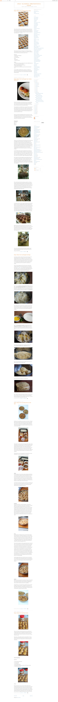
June (36, 88)
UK (34, 163)
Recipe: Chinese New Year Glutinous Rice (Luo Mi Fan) (22, 403)
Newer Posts (15, 695)
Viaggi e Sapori (36, 76)
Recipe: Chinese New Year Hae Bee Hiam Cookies (22, 10)
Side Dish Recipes (36, 158)
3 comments (24, 398)
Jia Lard (35, 38)
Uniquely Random (36, 63)
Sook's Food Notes (36, 52)
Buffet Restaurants (36, 130)
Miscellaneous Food (36, 13)
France (35, 137)
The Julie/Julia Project (36, 74)
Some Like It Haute (36, 51)
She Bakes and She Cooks (37, 50)
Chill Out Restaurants (36, 132)
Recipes (35, 12)
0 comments (24, 251)
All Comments (37, 170)
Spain (34, 160)
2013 (35, 81)
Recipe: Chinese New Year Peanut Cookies (21, 612)
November (37, 84)
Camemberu (35, 20)
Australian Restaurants (37, 129)
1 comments (25, 692)
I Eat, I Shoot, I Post (36, 37)
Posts (35, 168)
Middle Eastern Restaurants (37, 150)
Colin (35, 117)
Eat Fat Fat (35, 27)
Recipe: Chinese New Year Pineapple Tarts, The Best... (39, 96)
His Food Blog (36, 35)
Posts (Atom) (19, 697)
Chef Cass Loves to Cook (37, 22)
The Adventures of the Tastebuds (38, 55)
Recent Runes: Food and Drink (38, 49)
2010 (35, 107)
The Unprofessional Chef (37, 61)
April (36, 91)
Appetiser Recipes (36, 126)
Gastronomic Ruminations (37, 32)
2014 (35, 80)
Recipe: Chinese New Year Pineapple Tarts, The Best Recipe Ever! (23, 79)
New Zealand (35, 155)
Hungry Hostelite (36, 36)
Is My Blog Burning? (36, 69)
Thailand (35, 162)
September (37, 86)
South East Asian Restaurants (37, 159)
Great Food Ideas (36, 18)
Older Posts (31, 695)
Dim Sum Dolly (36, 25)
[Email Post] (27, 251)
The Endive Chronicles (37, 28)
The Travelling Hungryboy (37, 60)
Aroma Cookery (36, 19)
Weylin (35, 118)
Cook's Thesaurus (36, 17)
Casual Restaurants (36, 131)
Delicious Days (36, 68)
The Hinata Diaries (36, 57)
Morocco (35, 153)
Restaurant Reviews (36, 11)
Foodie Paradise (36, 31)
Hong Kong (35, 139)
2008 (35, 110)
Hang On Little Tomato (37, 34)
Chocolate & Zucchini (36, 66)
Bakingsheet (35, 65)
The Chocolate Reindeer (37, 56)
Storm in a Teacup (36, 53)
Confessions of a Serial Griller (37, 73)
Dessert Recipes (36, 135)
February (37, 92)
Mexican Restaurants (36, 149)
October (37, 85)
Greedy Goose (35, 33)
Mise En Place (35, 72)
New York (35, 154)
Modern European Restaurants (37, 152)
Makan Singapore (36, 41)
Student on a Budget (36, 54)
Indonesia (35, 140)
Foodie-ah (35, 29)
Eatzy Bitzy (35, 26)
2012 (35, 105)
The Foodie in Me (36, 30)
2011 (35, 106)
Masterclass (35, 71)
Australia (35, 128)
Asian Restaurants (36, 127)
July (36, 87)
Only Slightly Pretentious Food (29, 4)
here (19, 32)
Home (23, 695)
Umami (35, 62)
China (34, 133)
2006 (35, 112)
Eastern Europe (36, 136)
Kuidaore (35, 40)
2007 (35, 111)
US (34, 164)
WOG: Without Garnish (37, 75)
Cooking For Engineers (37, 67)
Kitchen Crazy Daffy (36, 39)
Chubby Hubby (36, 23)
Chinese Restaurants (36, 134)
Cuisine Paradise (36, 24)
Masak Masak (35, 70)
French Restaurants (36, 138)
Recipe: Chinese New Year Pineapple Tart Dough (22, 254)
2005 (35, 113)
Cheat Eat (35, 21)
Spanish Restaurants (36, 161)
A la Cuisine (35, 64)
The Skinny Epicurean (36, 59)
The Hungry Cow (36, 58)
